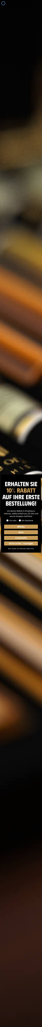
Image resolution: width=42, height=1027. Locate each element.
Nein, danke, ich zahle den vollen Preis (21, 549)
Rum (21, 532)
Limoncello (21, 537)
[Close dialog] (3, 3)
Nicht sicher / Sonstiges (21, 543)
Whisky (21, 526)
